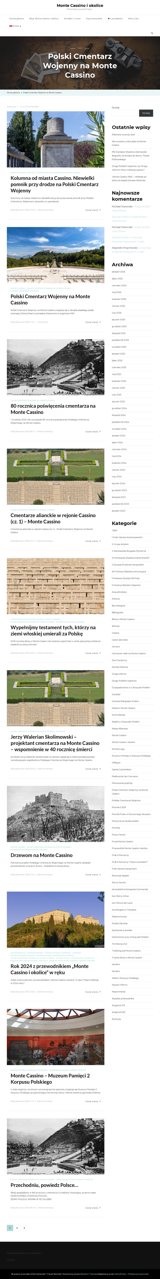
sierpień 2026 (118, 272)
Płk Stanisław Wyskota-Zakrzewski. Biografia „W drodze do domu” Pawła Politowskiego (130, 156)
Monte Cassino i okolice (80, 5)
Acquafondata (18, 953)
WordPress (120, 1274)
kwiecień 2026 (119, 299)
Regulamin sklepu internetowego (24, 1253)
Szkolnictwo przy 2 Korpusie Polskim (130, 937)
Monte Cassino (18, 288)
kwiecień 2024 (119, 463)
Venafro (116, 964)
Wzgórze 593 (118, 1012)
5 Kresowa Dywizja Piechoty (126, 578)
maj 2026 (116, 292)
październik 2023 (120, 504)
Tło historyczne (119, 944)
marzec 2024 (118, 470)
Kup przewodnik (94, 18)
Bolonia (116, 626)
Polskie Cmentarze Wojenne (25, 291)
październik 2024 (120, 422)
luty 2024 (117, 476)
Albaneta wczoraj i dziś (123, 134)
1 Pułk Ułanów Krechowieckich (127, 537)
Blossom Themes (88, 1274)
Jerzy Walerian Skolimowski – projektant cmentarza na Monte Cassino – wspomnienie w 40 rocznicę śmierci (55, 743)
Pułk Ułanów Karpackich (124, 869)
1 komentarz (42, 322)
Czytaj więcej (91, 210)
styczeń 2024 (118, 483)
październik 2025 (120, 340)
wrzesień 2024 (119, 429)
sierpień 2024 (118, 435)
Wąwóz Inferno (87, 961)
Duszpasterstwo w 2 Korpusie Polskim (131, 687)
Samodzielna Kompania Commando (130, 889)
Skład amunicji (119, 916)
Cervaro (116, 646)
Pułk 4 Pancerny (120, 855)
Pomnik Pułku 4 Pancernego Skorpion (75, 958)
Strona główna (16, 18)
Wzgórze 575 (118, 1005)
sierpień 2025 (118, 354)
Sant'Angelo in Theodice (124, 910)
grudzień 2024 (119, 408)
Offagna (116, 763)
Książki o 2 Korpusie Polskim (126, 722)
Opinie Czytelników (121, 769)
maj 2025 (116, 374)
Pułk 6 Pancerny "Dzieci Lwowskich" (130, 862)
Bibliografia (117, 612)
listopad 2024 (119, 415)
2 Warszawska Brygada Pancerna (129, 551)
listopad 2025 (118, 333)
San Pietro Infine (120, 896)
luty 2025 (116, 395)
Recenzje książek (120, 875)
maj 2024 (116, 456)
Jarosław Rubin (120, 217)
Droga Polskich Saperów (58, 953)
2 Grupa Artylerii (120, 544)
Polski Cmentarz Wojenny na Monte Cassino (58, 172)
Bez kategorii (118, 605)
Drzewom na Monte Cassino (41, 855)
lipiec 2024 (117, 442)
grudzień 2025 (119, 326)
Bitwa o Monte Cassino (123, 619)
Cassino (115, 633)
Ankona (116, 599)
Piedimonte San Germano (125, 776)
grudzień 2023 (119, 490)
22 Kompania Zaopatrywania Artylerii (130, 558)
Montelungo (118, 749)
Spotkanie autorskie (122, 930)
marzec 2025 (118, 388)
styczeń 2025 (118, 401)
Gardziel (77, 953)
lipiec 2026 (117, 278)
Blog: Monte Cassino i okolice (43, 18)
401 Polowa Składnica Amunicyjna (129, 571)
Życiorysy (61, 731)
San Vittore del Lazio (122, 903)
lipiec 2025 (117, 360)
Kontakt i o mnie (72, 18)
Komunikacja (118, 715)
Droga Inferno (119, 674)
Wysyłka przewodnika (123, 998)
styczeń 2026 (118, 319)
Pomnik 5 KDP (119, 807)
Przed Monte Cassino (122, 841)
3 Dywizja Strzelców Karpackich (128, 565)
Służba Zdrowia (120, 923)
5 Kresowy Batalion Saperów (126, 585)
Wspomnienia (119, 992)
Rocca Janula (119, 882)
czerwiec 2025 (119, 367)
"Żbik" (115, 530)
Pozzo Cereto (119, 835)
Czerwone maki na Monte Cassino (27, 619)
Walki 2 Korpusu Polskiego (125, 978)
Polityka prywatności (138, 1274)
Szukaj (115, 107)
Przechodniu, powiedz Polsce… (44, 1185)
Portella (116, 828)
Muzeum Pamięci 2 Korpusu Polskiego (55, 955)
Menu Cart (133, 18)
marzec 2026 (118, 306)
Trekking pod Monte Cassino (63, 961)
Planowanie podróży (122, 783)
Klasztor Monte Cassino (23, 955)
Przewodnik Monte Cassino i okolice (29, 850)
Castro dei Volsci (120, 640)
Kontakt (11, 1260)
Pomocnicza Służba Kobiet (125, 821)
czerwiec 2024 (119, 449)
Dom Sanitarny (119, 660)
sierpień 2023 (118, 511)
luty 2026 (116, 313)
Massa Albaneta (120, 728)
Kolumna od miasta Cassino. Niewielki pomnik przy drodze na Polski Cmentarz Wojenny (54, 184)
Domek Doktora (35, 953)
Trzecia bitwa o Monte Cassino (127, 957)
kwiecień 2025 (119, 381)
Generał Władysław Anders (125, 701)
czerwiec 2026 (119, 285)
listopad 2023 (119, 497)
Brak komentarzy (46, 210)
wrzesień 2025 (119, 347)
